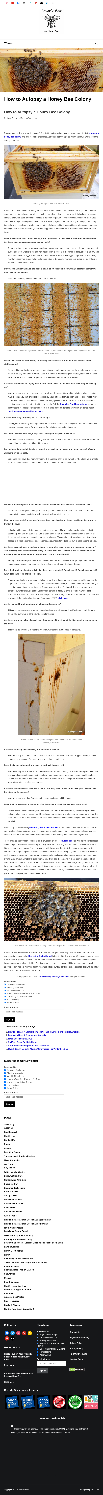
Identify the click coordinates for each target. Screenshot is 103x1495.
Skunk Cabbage (11, 1282)
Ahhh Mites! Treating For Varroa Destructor (28, 1046)
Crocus (7, 1278)
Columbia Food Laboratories (73, 404)
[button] (9, 43)
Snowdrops (9, 1274)
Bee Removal (10, 1132)
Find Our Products (78, 1354)
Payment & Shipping (79, 1338)
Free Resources (11, 1301)
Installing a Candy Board (16, 1231)
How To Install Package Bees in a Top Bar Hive (26, 1224)
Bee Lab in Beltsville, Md (40, 956)
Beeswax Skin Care (13, 1176)
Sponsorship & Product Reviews (19, 1156)
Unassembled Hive (13, 1199)
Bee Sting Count (12, 1152)
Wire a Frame (10, 1216)
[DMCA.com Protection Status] (77, 1370)
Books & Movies (12, 1305)
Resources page (66, 841)
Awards (7, 1148)
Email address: (11, 1007)
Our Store (8, 1164)
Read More (9, 1365)
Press (7, 1144)
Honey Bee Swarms (13, 1251)
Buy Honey (9, 1168)
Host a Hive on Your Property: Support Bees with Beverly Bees (18, 1357)
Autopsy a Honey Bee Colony (18, 1239)
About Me (8, 1128)
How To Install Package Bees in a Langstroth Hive (27, 1220)
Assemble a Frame (13, 1212)
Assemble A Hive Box (14, 1204)
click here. (63, 598)
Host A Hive (9, 1136)
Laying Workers (11, 1247)
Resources (9, 1293)
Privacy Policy (76, 1348)
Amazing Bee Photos (14, 1297)
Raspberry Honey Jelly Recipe (18, 1258)
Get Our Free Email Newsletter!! (19, 1309)
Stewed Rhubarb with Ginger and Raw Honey (25, 1262)
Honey (7, 1255)
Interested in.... (11, 981)
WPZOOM (95, 1490)
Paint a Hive (9, 1208)
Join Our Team (76, 1359)
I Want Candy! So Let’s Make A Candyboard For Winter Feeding (38, 1049)
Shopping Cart (11, 1184)
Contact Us (9, 1140)
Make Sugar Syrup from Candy (18, 1235)
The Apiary (9, 1124)
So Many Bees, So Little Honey (22, 1042)
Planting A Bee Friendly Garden (19, 1270)
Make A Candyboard (13, 1228)
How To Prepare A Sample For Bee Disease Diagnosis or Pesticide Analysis (44, 1032)
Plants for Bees (11, 1266)
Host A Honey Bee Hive (15, 1286)
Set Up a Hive (10, 1195)
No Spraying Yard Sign (15, 1180)
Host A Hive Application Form (18, 1289)
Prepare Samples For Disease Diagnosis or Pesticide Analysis (33, 1243)
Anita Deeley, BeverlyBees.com (54, 977)
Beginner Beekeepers (14, 1188)
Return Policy (75, 1343)
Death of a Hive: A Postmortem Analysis (27, 1035)
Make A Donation (12, 1160)
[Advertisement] (33, 124)
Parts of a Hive (11, 1191)
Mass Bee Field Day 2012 (20, 1039)
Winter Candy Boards (14, 1172)
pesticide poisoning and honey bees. (25, 411)
